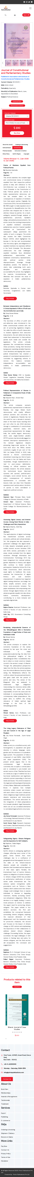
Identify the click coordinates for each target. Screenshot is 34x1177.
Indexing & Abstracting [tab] (21, 144)
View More (17, 987)
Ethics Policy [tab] (6, 154)
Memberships (5, 1093)
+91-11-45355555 (10, 1064)
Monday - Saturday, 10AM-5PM (15, 1068)
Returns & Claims (7, 1137)
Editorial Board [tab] (7, 147)
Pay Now (4, 1146)
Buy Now (17, 133)
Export (3, 1113)
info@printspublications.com (14, 1072)
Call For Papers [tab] (17, 154)
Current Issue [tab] (17, 147)
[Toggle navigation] (30, 8)
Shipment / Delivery (7, 1133)
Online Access (9, 120)
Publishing (4, 1117)
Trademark (5, 1104)
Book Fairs (4, 1089)
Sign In (26, 15)
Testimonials (5, 1100)
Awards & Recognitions (9, 1097)
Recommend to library (17, 105)
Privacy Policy (6, 1154)
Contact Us (7, 1079)
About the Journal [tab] (7, 144)
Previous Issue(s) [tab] (7, 151)
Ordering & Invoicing (8, 1130)
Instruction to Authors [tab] (21, 151)
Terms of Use (5, 1157)
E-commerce (5, 1120)
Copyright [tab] (26, 154)
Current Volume (10, 113)
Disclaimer (4, 1161)
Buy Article (10, 298)
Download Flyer (17, 101)
